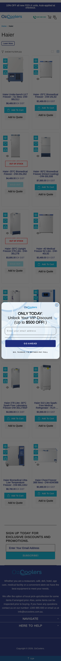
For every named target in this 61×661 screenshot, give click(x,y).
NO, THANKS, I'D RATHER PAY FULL (30, 352)
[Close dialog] (56, 305)
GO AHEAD (30, 343)
